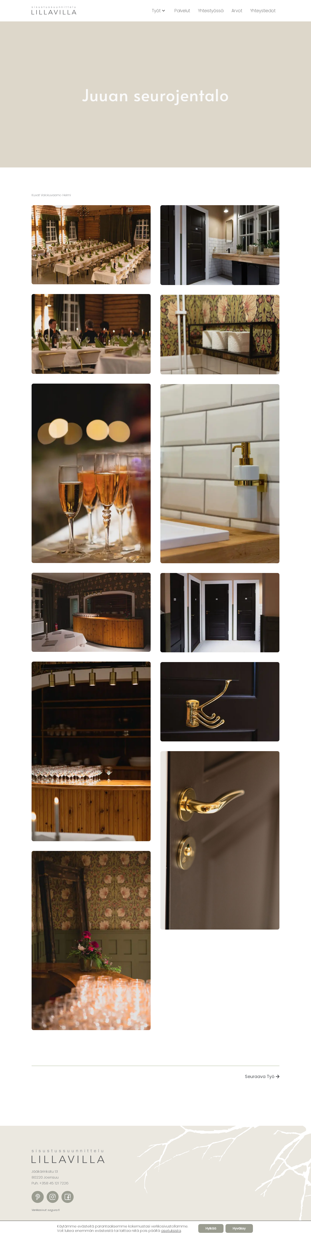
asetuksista (171, 1230)
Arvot (237, 11)
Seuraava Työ (259, 1076)
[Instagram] (53, 1197)
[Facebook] (67, 1197)
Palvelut (182, 11)
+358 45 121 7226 (54, 1183)
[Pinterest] (38, 1197)
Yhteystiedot (263, 11)
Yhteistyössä (211, 11)
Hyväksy (239, 1228)
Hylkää (211, 1228)
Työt (156, 11)
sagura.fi (54, 1210)
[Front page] (54, 11)
